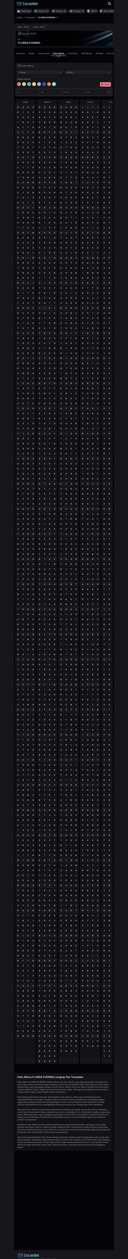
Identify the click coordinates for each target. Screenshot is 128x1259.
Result (31, 53)
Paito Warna (58, 53)
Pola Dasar (73, 53)
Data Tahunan (113, 53)
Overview (20, 53)
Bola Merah (86, 53)
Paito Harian (43, 53)
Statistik (99, 53)
